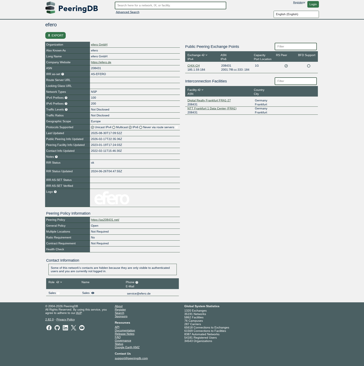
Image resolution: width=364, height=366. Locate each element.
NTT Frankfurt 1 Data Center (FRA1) (212, 108)
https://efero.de (101, 62)
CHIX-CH (193, 65)
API (117, 327)
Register (298, 2)
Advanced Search (127, 12)
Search (119, 313)
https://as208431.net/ (105, 219)
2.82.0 (49, 319)
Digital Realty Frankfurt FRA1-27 (209, 100)
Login (313, 4)
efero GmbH (99, 44)
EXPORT (55, 35)
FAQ (118, 337)
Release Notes (124, 333)
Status (119, 344)
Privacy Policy (65, 319)
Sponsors (121, 316)
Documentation (125, 330)
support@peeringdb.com (131, 358)
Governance (123, 340)
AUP (79, 313)
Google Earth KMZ (127, 347)
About (119, 306)
